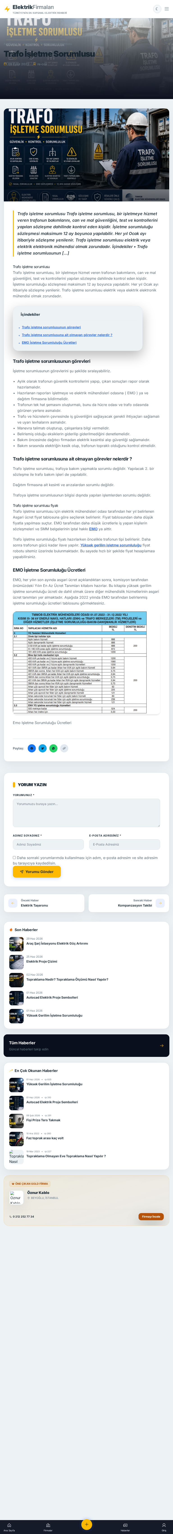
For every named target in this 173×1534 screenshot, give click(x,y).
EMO (93, 529)
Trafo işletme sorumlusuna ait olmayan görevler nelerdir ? (67, 335)
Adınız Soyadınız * (27, 835)
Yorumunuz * (24, 795)
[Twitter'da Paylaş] (43, 748)
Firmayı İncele (151, 1216)
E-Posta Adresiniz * (105, 835)
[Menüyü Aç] (166, 9)
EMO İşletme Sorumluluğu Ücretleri (49, 342)
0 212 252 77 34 (23, 1216)
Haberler (28, 43)
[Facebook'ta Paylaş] (32, 748)
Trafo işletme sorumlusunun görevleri (51, 327)
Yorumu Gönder (39, 871)
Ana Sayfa (10, 43)
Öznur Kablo (38, 1192)
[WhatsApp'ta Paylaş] (53, 748)
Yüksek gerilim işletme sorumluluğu (110, 545)
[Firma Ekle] (86, 1524)
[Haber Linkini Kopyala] (64, 748)
